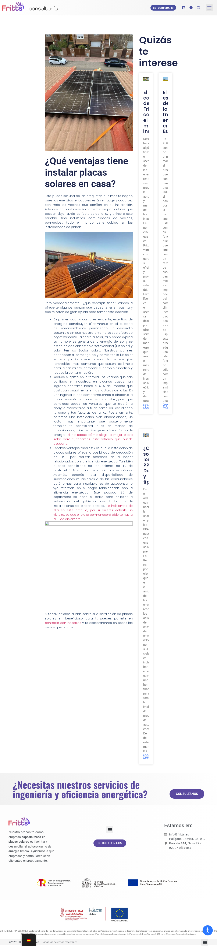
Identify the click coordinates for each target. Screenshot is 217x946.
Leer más (146, 406)
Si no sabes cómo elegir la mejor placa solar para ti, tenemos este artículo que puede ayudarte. (93, 439)
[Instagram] (198, 8)
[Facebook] (191, 8)
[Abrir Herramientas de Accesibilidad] (208, 930)
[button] (209, 7)
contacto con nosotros (63, 623)
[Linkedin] (183, 8)
